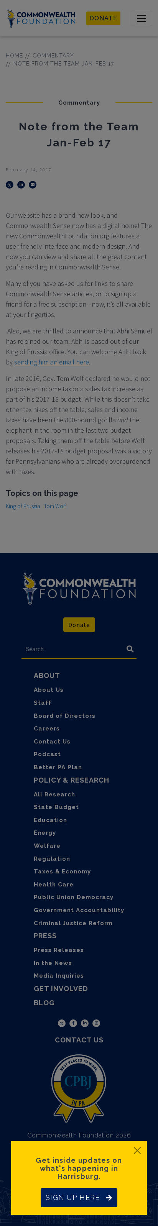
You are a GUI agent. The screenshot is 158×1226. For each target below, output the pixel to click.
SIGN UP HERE (73, 1197)
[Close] (137, 1150)
